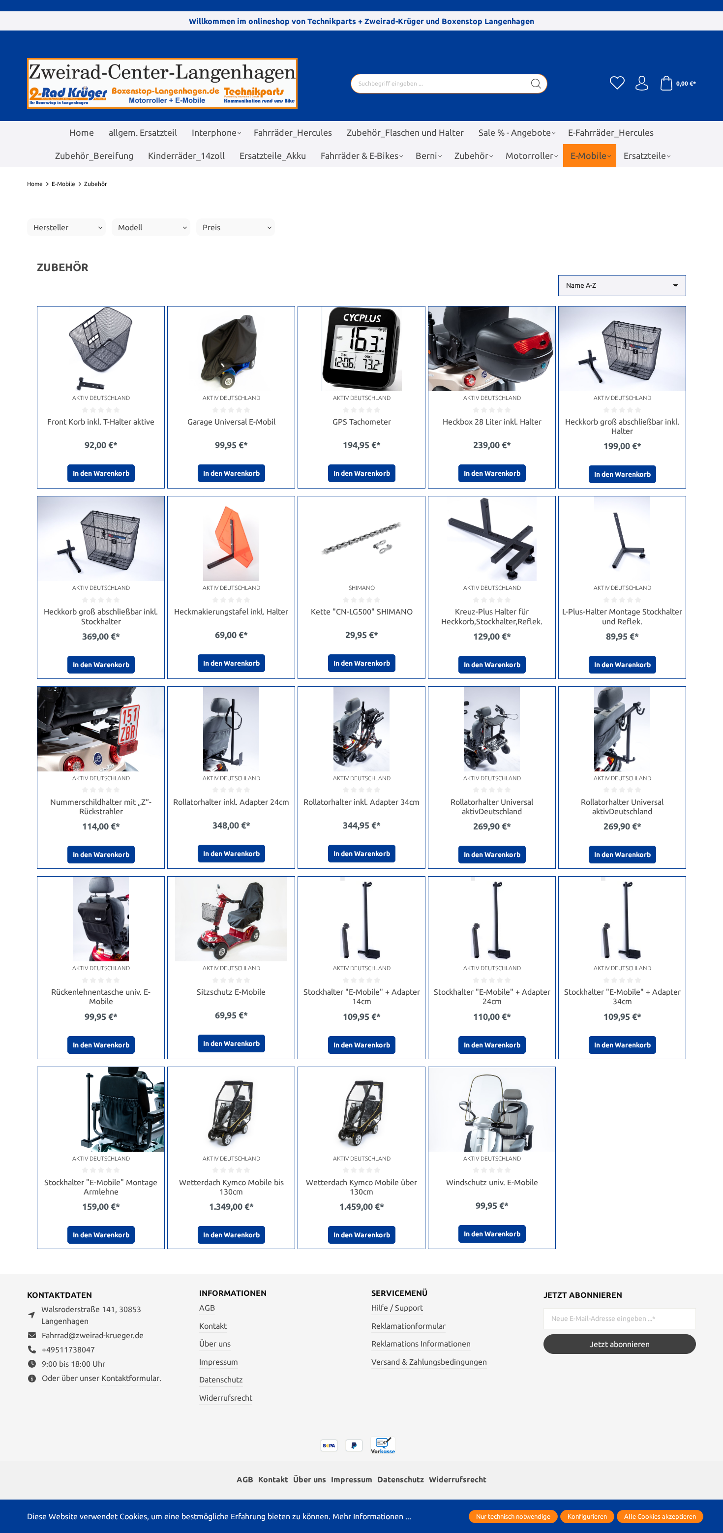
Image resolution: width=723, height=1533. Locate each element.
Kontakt (213, 1325)
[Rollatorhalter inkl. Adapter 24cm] (231, 729)
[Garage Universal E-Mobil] (231, 349)
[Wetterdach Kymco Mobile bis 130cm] (231, 1109)
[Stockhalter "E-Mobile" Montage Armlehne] (100, 1109)
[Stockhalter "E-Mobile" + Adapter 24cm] (491, 919)
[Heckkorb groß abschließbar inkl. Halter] (622, 349)
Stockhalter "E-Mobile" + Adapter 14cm (361, 996)
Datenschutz (221, 1379)
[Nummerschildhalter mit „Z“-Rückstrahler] (100, 729)
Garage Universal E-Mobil (231, 421)
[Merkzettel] (617, 84)
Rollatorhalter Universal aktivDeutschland (492, 806)
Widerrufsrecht (225, 1397)
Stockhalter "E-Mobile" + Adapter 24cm (492, 996)
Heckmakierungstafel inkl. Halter (231, 611)
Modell (130, 227)
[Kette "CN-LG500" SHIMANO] (361, 538)
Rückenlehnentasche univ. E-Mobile (101, 996)
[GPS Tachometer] (361, 349)
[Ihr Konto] (641, 84)
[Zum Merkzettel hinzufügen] (154, 316)
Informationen (233, 1293)
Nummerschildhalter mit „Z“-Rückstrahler (100, 806)
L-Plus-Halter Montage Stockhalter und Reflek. (622, 616)
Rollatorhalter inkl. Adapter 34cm (361, 801)
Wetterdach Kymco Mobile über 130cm (361, 1187)
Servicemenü (399, 1293)
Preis (211, 227)
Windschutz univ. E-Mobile (492, 1182)
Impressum (218, 1361)
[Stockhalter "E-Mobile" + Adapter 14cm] (361, 919)
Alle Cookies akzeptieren (660, 1516)
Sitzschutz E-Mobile (231, 991)
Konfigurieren (587, 1516)
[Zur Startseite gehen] (162, 83)
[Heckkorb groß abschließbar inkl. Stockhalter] (100, 538)
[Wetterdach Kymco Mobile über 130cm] (361, 1109)
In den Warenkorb (101, 473)
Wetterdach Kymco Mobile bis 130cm (231, 1187)
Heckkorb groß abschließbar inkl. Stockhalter (101, 616)
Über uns (215, 1343)
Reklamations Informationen (421, 1343)
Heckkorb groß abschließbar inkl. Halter (622, 426)
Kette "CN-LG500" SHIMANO (362, 611)
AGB (207, 1307)
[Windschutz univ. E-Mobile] (491, 1109)
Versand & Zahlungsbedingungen (429, 1361)
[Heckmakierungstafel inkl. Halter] (231, 538)
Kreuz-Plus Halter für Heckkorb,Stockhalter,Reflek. (491, 616)
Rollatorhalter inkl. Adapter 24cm (231, 801)
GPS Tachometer (361, 421)
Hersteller (50, 227)
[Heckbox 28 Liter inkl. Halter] (491, 349)
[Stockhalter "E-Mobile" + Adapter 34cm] (622, 919)
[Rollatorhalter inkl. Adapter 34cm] (361, 729)
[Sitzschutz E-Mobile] (231, 919)
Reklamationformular (408, 1325)
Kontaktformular (130, 1378)
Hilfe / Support (397, 1307)
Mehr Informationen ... (371, 1516)
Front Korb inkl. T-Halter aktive (100, 421)
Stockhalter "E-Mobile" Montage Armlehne (100, 1187)
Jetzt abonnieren (620, 1344)
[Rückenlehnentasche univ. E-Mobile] (100, 919)
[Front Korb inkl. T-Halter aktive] (100, 349)
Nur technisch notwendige (513, 1516)
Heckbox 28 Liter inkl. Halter (492, 421)
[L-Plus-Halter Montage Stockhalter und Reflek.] (622, 538)
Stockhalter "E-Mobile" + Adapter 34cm (622, 996)
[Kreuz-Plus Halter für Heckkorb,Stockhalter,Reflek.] (491, 538)
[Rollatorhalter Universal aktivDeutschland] (491, 729)
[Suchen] (536, 83)
